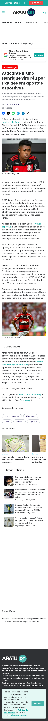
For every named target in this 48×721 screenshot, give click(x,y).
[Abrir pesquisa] (44, 12)
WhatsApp (26, 400)
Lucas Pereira (12, 104)
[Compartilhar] (28, 113)
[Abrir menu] (3, 12)
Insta (20, 394)
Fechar (38, 703)
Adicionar (39, 55)
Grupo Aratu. (37, 685)
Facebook (28, 394)
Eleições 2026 (30, 22)
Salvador (7, 22)
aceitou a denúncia (11, 122)
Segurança (28, 43)
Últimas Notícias (13, 2)
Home (5, 43)
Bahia (18, 22)
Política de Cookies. (18, 715)
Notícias (15, 43)
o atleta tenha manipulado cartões (22, 363)
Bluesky (37, 394)
